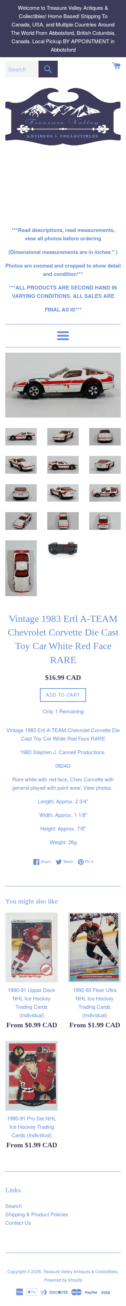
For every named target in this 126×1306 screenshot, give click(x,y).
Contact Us (18, 1222)
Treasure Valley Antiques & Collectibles (80, 1271)
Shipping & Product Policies (36, 1214)
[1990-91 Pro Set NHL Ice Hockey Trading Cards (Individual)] (31, 1076)
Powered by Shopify (63, 1280)
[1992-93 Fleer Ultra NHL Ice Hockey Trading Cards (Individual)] (94, 947)
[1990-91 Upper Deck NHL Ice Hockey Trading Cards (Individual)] (31, 947)
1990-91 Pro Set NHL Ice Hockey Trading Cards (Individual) (31, 1126)
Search (13, 1205)
